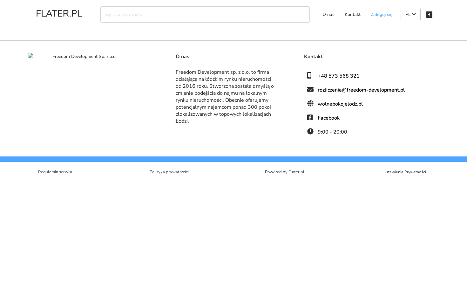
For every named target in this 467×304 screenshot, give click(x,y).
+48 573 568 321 (339, 76)
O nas (328, 14)
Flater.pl (296, 172)
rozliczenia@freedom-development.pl (361, 89)
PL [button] (408, 14)
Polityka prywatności (169, 172)
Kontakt (353, 14)
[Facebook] (429, 15)
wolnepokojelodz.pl (340, 103)
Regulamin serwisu (55, 172)
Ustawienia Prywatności (404, 172)
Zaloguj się (382, 14)
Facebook (329, 117)
